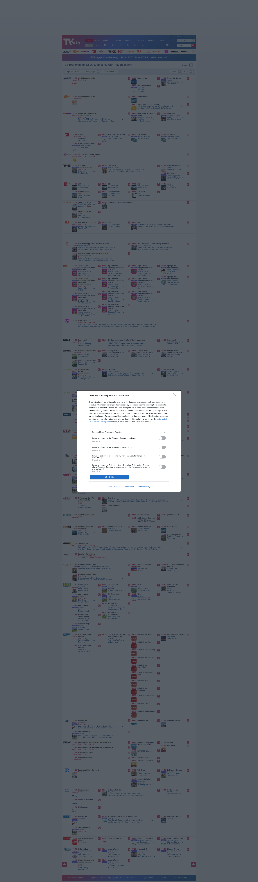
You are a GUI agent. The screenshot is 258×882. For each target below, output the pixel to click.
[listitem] (129, 432)
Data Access (129, 487)
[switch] (162, 438)
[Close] (175, 395)
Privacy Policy (144, 487)
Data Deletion (114, 487)
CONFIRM (110, 477)
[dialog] (129, 441)
